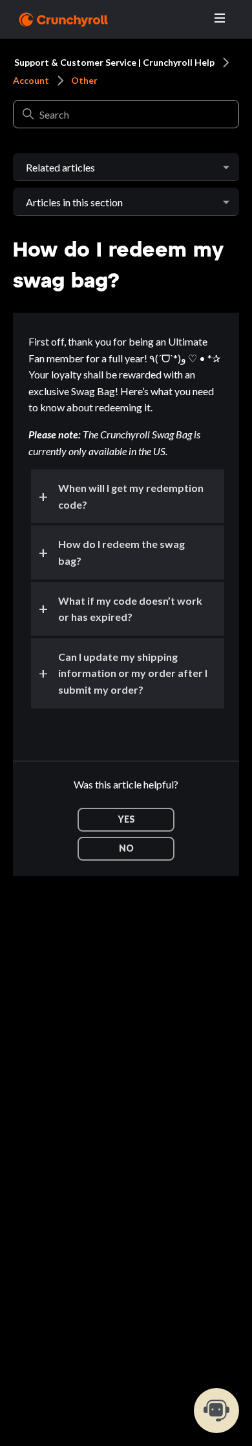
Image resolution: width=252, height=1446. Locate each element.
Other (84, 80)
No (126, 848)
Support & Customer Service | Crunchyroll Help (114, 62)
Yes (126, 819)
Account (31, 80)
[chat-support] (216, 1410)
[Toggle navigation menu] (219, 19)
